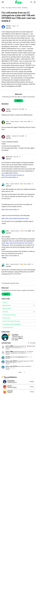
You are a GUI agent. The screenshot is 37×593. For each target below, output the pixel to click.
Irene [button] (7, 121)
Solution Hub (6, 318)
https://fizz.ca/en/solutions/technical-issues (15, 218)
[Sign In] (34, 2)
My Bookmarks (18, 305)
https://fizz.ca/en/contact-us (10, 209)
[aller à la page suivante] (24, 372)
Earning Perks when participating (11, 324)
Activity (5, 302)
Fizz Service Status (8, 327)
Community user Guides (9, 315)
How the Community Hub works (11, 321)
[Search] (31, 2)
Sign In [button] (18, 100)
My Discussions (7, 308)
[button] (3, 27)
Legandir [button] (8, 109)
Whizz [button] (7, 231)
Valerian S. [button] (8, 26)
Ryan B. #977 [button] (9, 156)
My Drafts (18, 311)
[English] (18, 2)
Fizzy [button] (7, 183)
